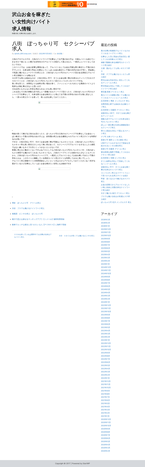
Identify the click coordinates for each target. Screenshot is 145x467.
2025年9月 (105, 239)
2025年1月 (105, 264)
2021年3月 (105, 410)
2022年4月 (105, 369)
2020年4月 (105, 445)
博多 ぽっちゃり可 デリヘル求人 (26, 203)
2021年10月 (106, 387)
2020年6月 (105, 438)
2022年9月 (105, 353)
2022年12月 (106, 343)
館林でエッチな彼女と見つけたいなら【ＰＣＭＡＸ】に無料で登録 (39, 225)
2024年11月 (106, 270)
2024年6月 (105, 286)
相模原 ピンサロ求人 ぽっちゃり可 (27, 214)
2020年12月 (106, 419)
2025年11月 (106, 232)
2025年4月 (105, 254)
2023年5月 (105, 327)
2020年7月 (105, 435)
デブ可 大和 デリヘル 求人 (111, 137)
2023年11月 (106, 308)
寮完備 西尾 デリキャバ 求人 (112, 92)
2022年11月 (106, 346)
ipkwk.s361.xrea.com (23, 54)
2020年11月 (106, 422)
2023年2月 (105, 337)
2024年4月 (105, 292)
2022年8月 (105, 356)
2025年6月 (105, 248)
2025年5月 (105, 251)
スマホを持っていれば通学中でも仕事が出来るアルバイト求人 (32, 235)
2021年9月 (105, 391)
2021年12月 (106, 381)
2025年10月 (106, 235)
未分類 (59, 54)
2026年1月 (105, 226)
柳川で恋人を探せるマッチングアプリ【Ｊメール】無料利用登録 (38, 219)
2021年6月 (105, 400)
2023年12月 (106, 305)
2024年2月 (105, 299)
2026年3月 (105, 220)
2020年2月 (105, 451)
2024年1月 (105, 302)
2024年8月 (105, 280)
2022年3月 (105, 372)
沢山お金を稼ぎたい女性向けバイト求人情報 (31, 21)
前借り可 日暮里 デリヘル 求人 (113, 149)
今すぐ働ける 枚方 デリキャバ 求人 (115, 193)
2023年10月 (106, 311)
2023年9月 (105, 315)
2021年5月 (105, 403)
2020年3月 (105, 448)
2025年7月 (105, 245)
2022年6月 (105, 362)
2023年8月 (105, 318)
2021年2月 (105, 413)
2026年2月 (105, 223)
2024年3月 (105, 296)
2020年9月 (105, 429)
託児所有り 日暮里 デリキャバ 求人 (115, 110)
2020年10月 (106, 426)
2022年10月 (106, 349)
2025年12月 (106, 229)
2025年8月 (105, 242)
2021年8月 (105, 394)
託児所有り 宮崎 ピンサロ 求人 (113, 158)
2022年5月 (105, 365)
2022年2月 (105, 375)
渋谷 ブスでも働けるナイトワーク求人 (28, 208)
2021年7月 (105, 397)
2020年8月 (105, 432)
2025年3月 (105, 258)
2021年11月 (105, 384)
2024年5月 (105, 289)
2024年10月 (106, 273)
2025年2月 (105, 261)
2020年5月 (105, 441)
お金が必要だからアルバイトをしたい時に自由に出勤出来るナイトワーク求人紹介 (115, 187)
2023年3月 (105, 334)
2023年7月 (105, 321)
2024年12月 (106, 267)
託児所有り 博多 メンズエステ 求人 (115, 101)
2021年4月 (105, 407)
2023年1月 (105, 340)
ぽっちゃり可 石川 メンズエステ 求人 (116, 202)
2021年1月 (105, 416)
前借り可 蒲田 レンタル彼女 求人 (114, 140)
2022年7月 (105, 359)
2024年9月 (105, 277)
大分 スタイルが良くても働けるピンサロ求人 (77, 236)
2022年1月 (105, 378)
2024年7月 (105, 283)
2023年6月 (105, 324)
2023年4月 (105, 331)
